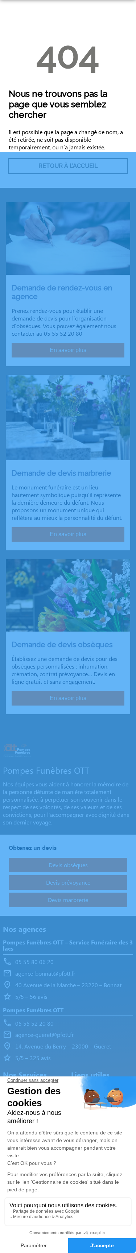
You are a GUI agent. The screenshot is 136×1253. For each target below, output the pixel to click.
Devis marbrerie (68, 899)
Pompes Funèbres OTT (33, 1010)
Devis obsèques (68, 865)
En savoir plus (68, 350)
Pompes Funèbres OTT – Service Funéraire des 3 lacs (68, 945)
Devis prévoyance (68, 882)
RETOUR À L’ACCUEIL (68, 165)
